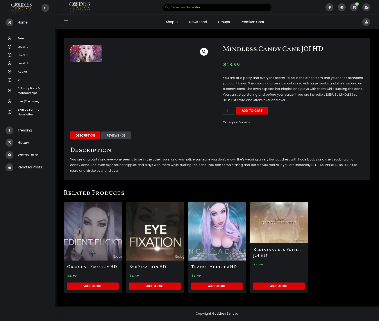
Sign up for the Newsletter (28, 112)
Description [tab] (85, 135)
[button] (204, 52)
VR (19, 80)
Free (21, 38)
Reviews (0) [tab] (116, 135)
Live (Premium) (28, 101)
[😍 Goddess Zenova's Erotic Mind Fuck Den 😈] (21, 8)
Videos (244, 122)
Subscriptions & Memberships (29, 90)
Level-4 (23, 63)
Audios (23, 71)
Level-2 (23, 47)
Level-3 (23, 55)
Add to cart (252, 110)
